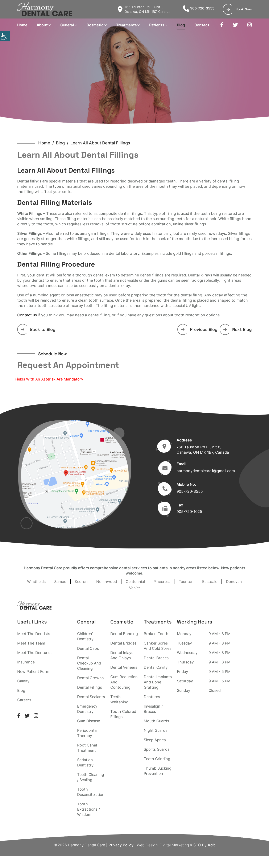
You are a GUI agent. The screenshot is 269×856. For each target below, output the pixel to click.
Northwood (106, 581)
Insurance (26, 662)
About (42, 24)
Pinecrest (161, 581)
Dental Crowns (90, 678)
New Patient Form (33, 671)
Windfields (36, 581)
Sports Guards (156, 749)
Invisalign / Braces (153, 709)
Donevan (234, 581)
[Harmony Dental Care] (44, 9)
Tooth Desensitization (90, 792)
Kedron (81, 581)
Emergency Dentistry (87, 709)
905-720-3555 (202, 8)
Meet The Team (31, 643)
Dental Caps (88, 648)
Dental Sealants (91, 697)
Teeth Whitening (119, 699)
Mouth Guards (156, 721)
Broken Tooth (156, 633)
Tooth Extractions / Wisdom (88, 809)
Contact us (27, 315)
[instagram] (249, 25)
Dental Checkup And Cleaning (89, 663)
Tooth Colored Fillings (123, 714)
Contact (201, 24)
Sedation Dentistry (85, 762)
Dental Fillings (89, 687)
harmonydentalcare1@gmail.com (206, 471)
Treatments (126, 24)
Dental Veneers (123, 667)
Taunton (186, 581)
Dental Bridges (123, 643)
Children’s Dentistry (85, 636)
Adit (211, 845)
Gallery (23, 681)
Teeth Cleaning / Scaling (90, 777)
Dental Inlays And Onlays (121, 655)
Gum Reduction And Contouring (124, 682)
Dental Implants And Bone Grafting (158, 682)
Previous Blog (204, 329)
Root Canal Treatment (87, 748)
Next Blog (242, 329)
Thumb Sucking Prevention (157, 771)
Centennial (135, 581)
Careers (24, 700)
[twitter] (235, 25)
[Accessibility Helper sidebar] (5, 36)
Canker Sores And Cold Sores (157, 646)
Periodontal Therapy (87, 733)
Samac (60, 581)
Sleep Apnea (155, 740)
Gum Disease (88, 721)
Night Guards (155, 730)
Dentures (152, 697)
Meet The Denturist (34, 652)
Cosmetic (95, 24)
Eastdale (209, 581)
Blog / (63, 142)
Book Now (243, 9)
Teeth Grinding (157, 759)
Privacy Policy (120, 845)
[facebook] (221, 25)
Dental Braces (156, 658)
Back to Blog (42, 329)
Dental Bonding (124, 633)
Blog (181, 24)
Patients (156, 24)
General (67, 24)
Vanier (134, 588)
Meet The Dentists (33, 633)
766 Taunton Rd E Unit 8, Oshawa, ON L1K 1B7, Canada (147, 9)
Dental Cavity (156, 667)
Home (22, 24)
